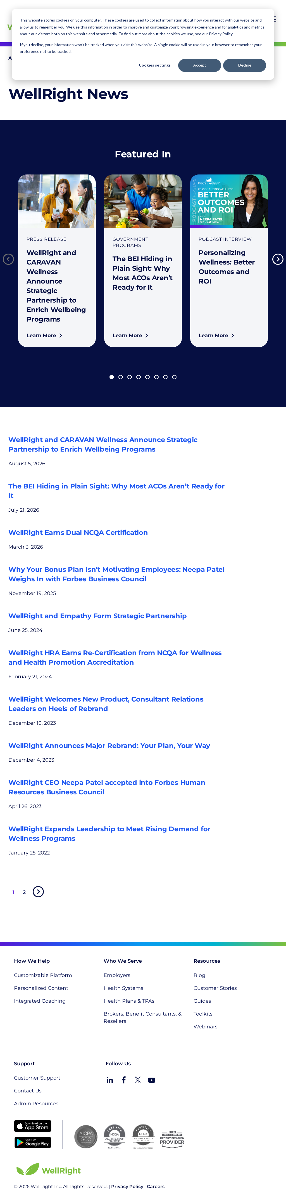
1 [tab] (111, 377)
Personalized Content (41, 988)
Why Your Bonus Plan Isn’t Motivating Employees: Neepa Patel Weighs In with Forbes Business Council (116, 574)
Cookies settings (155, 65)
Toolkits (203, 1014)
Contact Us (28, 1091)
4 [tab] (138, 377)
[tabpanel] (57, 260)
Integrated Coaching (40, 1001)
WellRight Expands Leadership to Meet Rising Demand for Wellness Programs (109, 833)
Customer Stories (215, 988)
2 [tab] (120, 377)
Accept (199, 65)
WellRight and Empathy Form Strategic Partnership (97, 616)
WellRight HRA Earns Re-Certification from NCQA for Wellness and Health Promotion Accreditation (115, 657)
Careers (156, 1186)
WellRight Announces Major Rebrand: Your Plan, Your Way (109, 746)
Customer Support (37, 1078)
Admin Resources (36, 1104)
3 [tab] (129, 377)
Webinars (206, 1027)
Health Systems (123, 988)
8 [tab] (174, 377)
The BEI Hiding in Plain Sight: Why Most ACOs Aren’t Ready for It (116, 491)
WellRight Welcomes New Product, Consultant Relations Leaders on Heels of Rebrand (106, 704)
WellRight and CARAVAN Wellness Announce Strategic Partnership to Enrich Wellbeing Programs (102, 444)
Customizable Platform (43, 975)
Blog (199, 975)
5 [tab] (147, 377)
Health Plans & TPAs (129, 1001)
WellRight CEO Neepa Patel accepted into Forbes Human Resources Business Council (107, 787)
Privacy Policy (127, 1186)
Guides (202, 1001)
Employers (117, 975)
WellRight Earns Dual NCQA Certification (78, 532)
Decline (244, 65)
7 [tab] (165, 377)
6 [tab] (156, 377)
